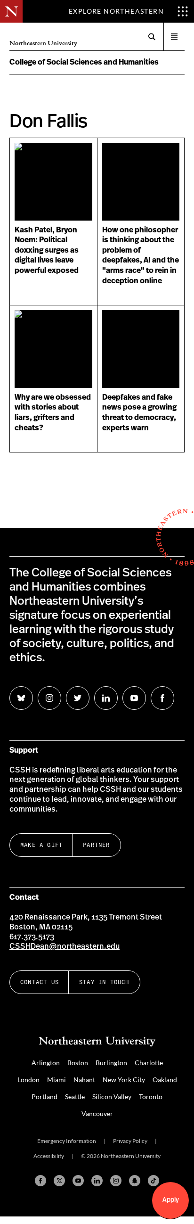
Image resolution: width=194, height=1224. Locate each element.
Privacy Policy (130, 1140)
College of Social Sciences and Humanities (84, 62)
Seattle (75, 1097)
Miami (56, 1080)
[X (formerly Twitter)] (59, 1180)
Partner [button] (96, 844)
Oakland (165, 1080)
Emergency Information (66, 1140)
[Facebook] (40, 1180)
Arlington (46, 1063)
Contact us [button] (39, 982)
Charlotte (149, 1063)
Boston (77, 1063)
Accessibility (48, 1155)
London (28, 1080)
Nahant (84, 1080)
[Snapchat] (134, 1180)
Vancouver (97, 1113)
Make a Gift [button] (41, 844)
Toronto (150, 1097)
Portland (44, 1097)
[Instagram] (115, 1180)
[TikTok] (153, 1180)
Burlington (111, 1063)
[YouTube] (78, 1180)
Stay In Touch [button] (104, 982)
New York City (124, 1080)
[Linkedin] (97, 1180)
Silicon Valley (111, 1097)
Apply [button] (170, 1200)
